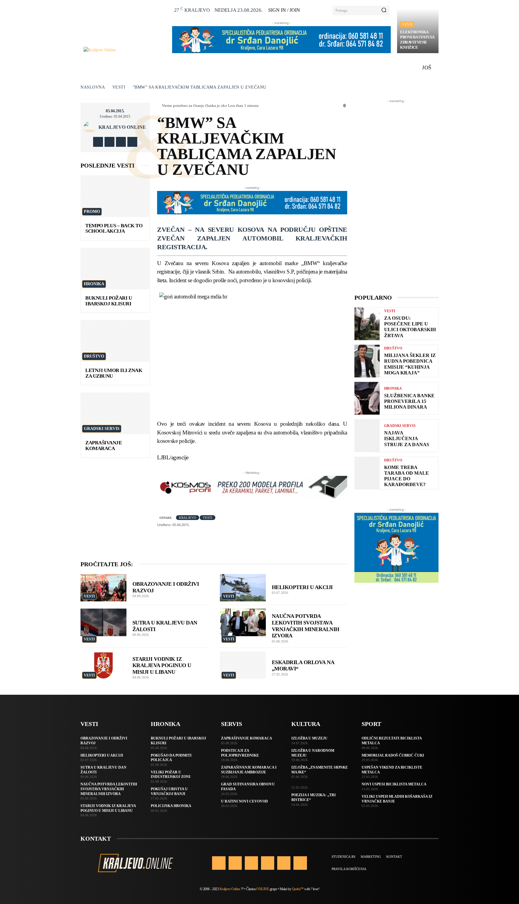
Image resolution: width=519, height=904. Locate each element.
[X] (121, 142)
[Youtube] (132, 142)
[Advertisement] (396, 194)
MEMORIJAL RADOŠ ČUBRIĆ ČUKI (393, 755)
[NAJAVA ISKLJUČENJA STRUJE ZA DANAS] (367, 435)
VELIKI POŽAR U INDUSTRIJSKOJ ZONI (170, 774)
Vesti (407, 24)
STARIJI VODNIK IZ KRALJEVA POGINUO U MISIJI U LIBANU (161, 665)
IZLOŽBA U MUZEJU (309, 738)
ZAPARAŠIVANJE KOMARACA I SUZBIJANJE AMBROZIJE (249, 769)
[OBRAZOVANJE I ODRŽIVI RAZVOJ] (103, 588)
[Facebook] (98, 142)
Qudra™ (298, 889)
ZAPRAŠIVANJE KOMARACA (103, 445)
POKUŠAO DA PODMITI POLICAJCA (171, 757)
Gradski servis (102, 428)
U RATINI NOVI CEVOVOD (244, 801)
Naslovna (92, 87)
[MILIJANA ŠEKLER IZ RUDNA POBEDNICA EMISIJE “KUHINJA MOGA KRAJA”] (367, 361)
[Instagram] (109, 142)
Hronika (94, 284)
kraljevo (187, 517)
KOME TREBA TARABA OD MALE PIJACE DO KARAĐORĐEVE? (406, 476)
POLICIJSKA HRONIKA (171, 806)
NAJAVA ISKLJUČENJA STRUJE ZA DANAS (406, 438)
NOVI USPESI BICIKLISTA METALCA (394, 784)
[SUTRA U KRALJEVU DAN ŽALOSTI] (103, 622)
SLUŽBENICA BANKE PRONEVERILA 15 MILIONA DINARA (409, 401)
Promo (92, 211)
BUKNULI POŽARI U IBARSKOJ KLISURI (108, 301)
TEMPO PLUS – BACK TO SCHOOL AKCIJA (113, 228)
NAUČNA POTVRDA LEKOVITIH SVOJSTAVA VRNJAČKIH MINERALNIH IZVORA (108, 789)
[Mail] (267, 862)
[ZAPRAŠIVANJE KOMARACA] (115, 413)
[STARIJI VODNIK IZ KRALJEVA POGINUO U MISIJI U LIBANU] (103, 665)
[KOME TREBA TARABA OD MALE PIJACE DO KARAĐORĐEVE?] (367, 473)
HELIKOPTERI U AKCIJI (302, 587)
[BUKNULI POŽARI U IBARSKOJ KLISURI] (115, 268)
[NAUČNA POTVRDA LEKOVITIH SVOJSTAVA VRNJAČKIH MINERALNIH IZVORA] (243, 622)
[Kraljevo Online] (124, 50)
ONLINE (262, 889)
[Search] (384, 10)
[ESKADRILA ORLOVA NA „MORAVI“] (243, 665)
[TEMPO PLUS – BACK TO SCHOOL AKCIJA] (115, 196)
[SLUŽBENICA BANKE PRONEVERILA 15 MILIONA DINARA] (367, 398)
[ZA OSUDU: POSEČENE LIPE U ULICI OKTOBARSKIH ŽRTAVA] (367, 323)
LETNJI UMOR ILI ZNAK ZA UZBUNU (113, 373)
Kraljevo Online (122, 127)
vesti (207, 517)
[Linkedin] (251, 862)
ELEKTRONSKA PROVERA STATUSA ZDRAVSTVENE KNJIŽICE (417, 40)
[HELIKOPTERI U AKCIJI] (243, 588)
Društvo (94, 356)
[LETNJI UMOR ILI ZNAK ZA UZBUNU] (115, 341)
